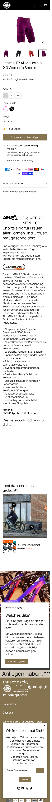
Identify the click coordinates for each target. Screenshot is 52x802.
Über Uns (8, 712)
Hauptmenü (9, 704)
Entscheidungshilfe (16, 661)
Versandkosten (26, 79)
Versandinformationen (13, 183)
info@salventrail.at (24, 760)
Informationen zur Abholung (20, 160)
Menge (6, 116)
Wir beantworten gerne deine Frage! (19, 191)
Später (25, 779)
